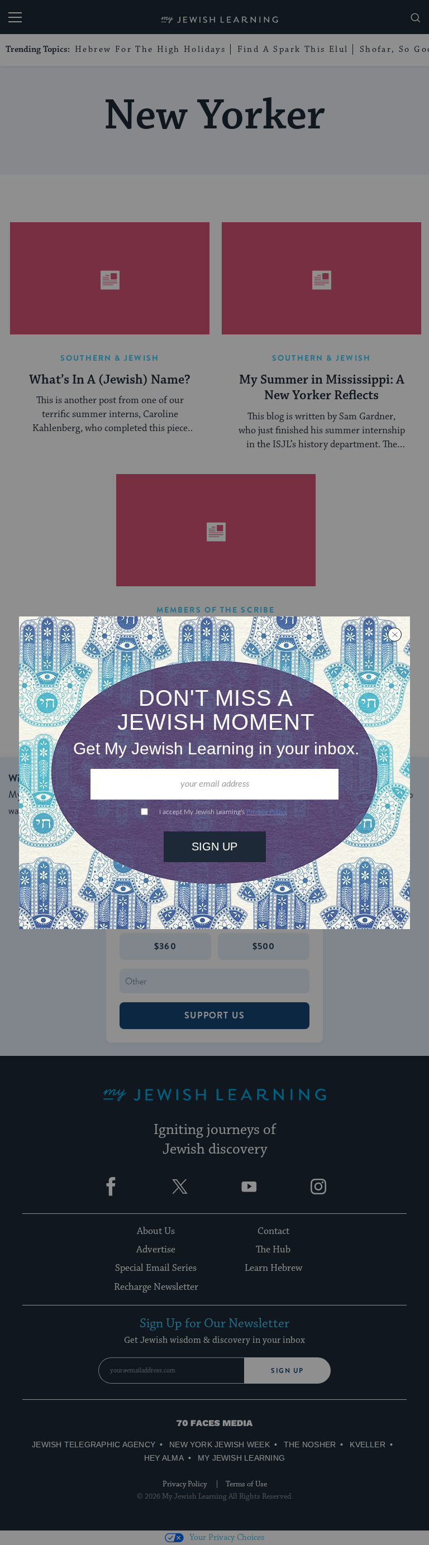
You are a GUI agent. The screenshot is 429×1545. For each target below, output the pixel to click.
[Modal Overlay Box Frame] (214, 772)
